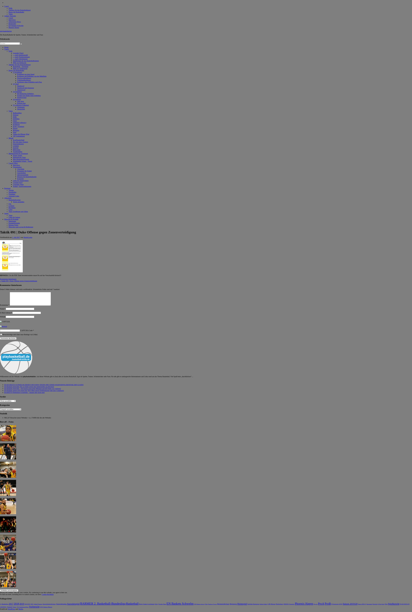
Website (2, 317)
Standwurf (20, 86)
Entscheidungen (18, 144)
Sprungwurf (21, 90)
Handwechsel (21, 97)
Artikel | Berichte (10, 16)
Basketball (132, 603)
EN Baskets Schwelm (16, 26)
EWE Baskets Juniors (199, 604)
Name (2, 309)
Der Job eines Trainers (20, 142)
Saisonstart (369, 604)
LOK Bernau (271, 604)
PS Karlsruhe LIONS (336, 604)
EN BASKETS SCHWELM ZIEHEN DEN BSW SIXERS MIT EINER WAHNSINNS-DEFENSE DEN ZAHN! (44, 385)
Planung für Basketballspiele (26, 177)
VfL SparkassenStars (23, 607)
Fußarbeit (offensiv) (19, 123)
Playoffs (316, 604)
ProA (321, 603)
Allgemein (7, 198)
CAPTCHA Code (26, 330)
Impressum (12, 221)
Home (6, 47)
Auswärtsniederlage (49, 604)
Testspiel (9, 607)
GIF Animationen (19, 136)
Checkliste (20, 169)
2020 (31, 604)
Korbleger (16, 124)
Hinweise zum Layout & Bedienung (21, 227)
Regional (7, 188)
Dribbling (16, 119)
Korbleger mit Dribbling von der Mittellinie (31, 76)
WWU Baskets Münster (46, 607)
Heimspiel (242, 603)
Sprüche (15, 148)
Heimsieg (233, 604)
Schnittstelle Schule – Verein (22, 161)
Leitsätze (16, 146)
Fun (10, 204)
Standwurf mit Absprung (25, 88)
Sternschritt (21, 109)
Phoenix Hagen (14, 27)
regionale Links (14, 196)
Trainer (14, 607)
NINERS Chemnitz (288, 604)
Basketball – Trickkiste (20, 67)
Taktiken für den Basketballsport (20, 10)
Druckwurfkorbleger (24, 78)
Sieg (386, 604)
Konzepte (20, 179)
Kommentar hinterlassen (8, 279)
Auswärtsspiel (73, 604)
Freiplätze (12, 194)
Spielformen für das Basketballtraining (26, 61)
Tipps (10, 215)
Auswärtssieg (61, 604)
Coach (6, 6)
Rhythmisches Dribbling (25, 94)
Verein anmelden (18, 202)
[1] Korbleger (17, 72)
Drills (10, 8)
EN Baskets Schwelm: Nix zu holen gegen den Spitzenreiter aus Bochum (29, 387)
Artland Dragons (37, 604)
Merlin (20, 609)
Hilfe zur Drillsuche (19, 63)
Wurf (14, 132)
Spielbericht (393, 603)
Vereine (11, 190)
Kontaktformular (14, 223)
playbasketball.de (6, 31)
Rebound (16, 130)
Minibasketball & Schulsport (18, 153)
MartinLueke (27, 237)
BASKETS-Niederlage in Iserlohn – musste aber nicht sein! (24, 392)
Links (10, 210)
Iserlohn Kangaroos (253, 604)
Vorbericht (34, 606)
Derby (156, 604)
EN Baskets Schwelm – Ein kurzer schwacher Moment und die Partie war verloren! (32, 389)
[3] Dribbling (17, 92)
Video (11, 14)
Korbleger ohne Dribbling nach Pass (29, 82)
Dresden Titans (162, 604)
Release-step (21, 103)
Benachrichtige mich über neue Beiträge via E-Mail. (20, 334)
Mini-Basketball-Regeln (21, 159)
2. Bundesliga (4, 604)
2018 (16, 603)
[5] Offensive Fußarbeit (21, 105)
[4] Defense (17, 99)
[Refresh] (3, 326)
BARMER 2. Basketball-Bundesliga (103, 603)
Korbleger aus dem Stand (25, 74)
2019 (21, 603)
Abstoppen (21, 107)
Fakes (15, 121)
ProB (328, 603)
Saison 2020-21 (362, 604)
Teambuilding (17, 152)
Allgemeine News (15, 22)
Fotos (206, 604)
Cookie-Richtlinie (48, 594)
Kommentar (4, 305)
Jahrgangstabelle (22, 175)
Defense (15, 115)
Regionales (12, 24)
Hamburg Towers (212, 604)
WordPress (11, 609)
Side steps (20, 101)
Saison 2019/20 (350, 604)
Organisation (17, 167)
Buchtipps (12, 208)
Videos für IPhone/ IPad (21, 134)
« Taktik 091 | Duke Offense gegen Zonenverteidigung (18, 281)
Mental (11, 138)
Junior (6, 213)
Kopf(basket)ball (18, 140)
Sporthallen (12, 192)
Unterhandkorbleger (24, 80)
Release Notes (13, 225)
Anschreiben (21, 173)
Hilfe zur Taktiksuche (20, 68)
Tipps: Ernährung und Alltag (18, 211)
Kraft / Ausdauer (18, 126)
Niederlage (279, 604)
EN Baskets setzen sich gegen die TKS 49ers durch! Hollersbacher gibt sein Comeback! (34, 391)
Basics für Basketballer (16, 12)
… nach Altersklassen (20, 59)
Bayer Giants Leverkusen (146, 604)
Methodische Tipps (19, 157)
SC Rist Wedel (381, 604)
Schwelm (374, 604)
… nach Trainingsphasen (21, 57)
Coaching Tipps (18, 184)
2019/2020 (27, 604)
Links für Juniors (14, 217)
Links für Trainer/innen (21, 181)
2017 (11, 604)
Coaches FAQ (18, 182)
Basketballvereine (15, 200)
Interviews (12, 20)
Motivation (16, 150)
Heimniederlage (223, 604)
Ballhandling (17, 113)
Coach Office (13, 163)
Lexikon (11, 206)
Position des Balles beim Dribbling (29, 96)
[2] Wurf (16, 84)
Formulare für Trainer (24, 171)
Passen (15, 128)
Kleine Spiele (17, 155)
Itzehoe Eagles (263, 604)
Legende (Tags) (18, 53)
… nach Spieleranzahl (20, 55)
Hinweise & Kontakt (11, 219)
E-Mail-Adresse (6, 313)
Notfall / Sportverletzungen (22, 186)
